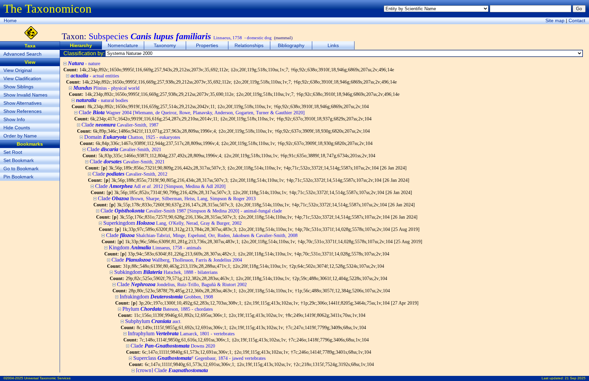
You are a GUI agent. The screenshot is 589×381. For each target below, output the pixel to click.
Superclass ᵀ (199, 358)
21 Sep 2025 (575, 378)
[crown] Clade (172, 370)
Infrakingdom (166, 296)
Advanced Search (22, 54)
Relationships (249, 45)
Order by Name (20, 135)
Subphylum (153, 321)
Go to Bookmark (21, 168)
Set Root (12, 152)
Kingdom (155, 247)
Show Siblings (18, 86)
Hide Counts (16, 127)
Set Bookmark (18, 160)
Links (333, 45)
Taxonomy (165, 45)
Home (10, 20)
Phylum (167, 309)
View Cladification (22, 78)
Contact (577, 20)
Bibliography (291, 45)
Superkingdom (172, 223)
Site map (554, 20)
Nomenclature (123, 45)
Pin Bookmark (18, 176)
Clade (192, 112)
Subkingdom (165, 272)
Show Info (14, 119)
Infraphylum (181, 333)
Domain (132, 137)
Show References (22, 111)
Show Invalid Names (25, 95)
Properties (207, 45)
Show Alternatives (22, 103)
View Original (17, 70)
